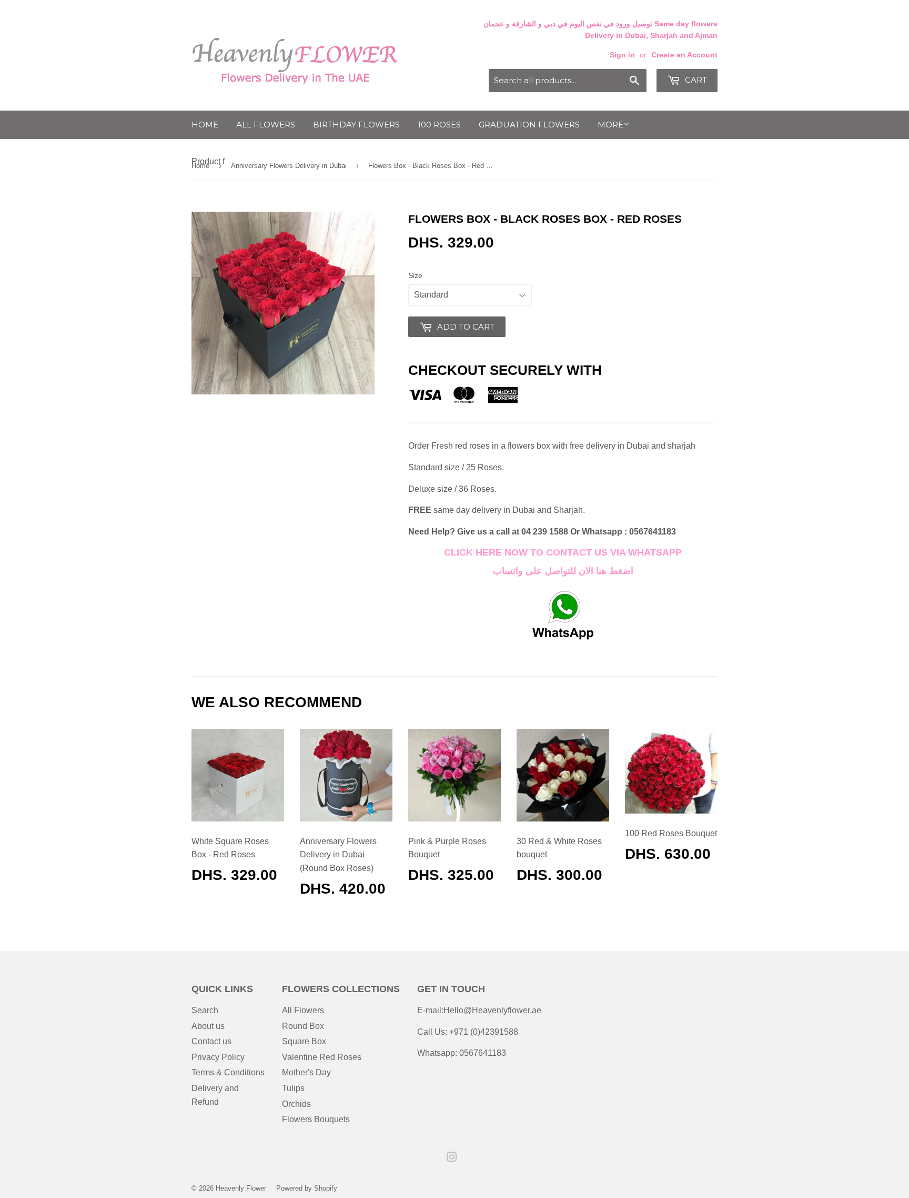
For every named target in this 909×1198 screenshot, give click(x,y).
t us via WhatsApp (634, 552)
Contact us (211, 1041)
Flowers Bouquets (316, 1119)
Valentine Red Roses (321, 1057)
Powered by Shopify (306, 1188)
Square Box (304, 1041)
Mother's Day (306, 1072)
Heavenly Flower (241, 1188)
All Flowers (265, 125)
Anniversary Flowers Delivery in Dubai (289, 166)
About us (208, 1026)
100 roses (439, 125)
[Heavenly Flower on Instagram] (452, 1158)
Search (204, 1010)
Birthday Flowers (356, 125)
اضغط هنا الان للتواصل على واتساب (563, 571)
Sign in (622, 55)
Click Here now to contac (515, 552)
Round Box (303, 1026)
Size (415, 275)
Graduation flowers (529, 125)
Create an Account (684, 55)
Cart (695, 80)
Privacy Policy (218, 1057)
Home (204, 125)
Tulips (293, 1088)
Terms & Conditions (228, 1072)
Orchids (296, 1104)
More (610, 125)
